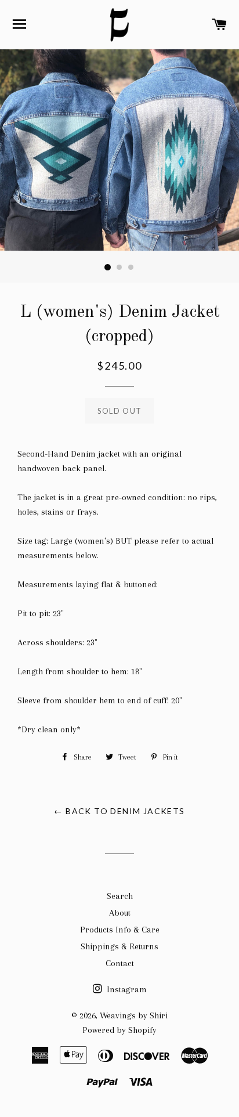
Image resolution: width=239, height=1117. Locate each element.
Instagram (125, 989)
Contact (120, 963)
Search (120, 896)
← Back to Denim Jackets (119, 811)
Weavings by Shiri (134, 1015)
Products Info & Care (120, 929)
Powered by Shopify (119, 1030)
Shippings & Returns (119, 946)
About (120, 913)
